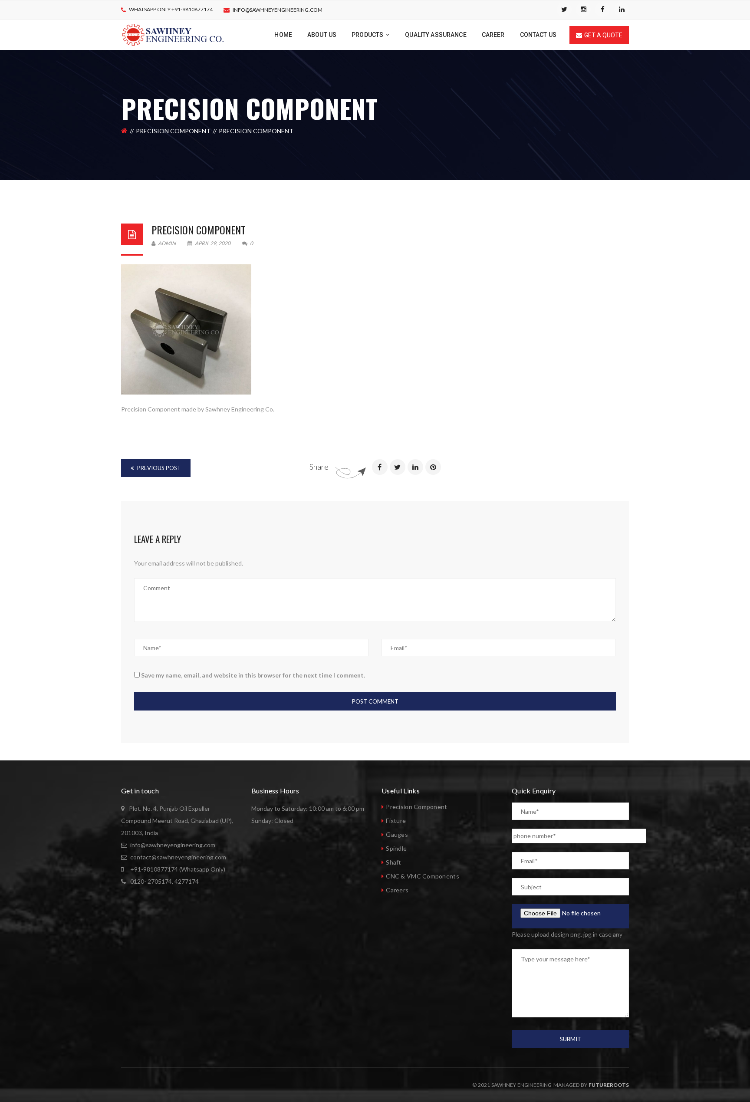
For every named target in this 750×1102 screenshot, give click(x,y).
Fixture (396, 820)
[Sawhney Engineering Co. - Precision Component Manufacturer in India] (173, 34)
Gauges (397, 834)
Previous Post (158, 467)
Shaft (393, 862)
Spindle (396, 848)
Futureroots (609, 1085)
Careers (397, 890)
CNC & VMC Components (422, 876)
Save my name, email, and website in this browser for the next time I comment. (253, 675)
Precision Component (173, 131)
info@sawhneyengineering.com (277, 10)
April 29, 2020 (212, 243)
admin (166, 243)
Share (319, 466)
